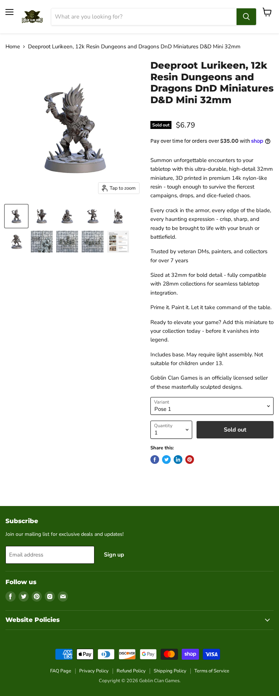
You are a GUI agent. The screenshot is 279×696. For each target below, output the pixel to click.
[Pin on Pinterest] (189, 459)
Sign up (114, 555)
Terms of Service (211, 671)
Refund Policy (131, 671)
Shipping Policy (170, 671)
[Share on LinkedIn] (178, 459)
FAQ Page (60, 671)
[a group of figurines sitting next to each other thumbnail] (92, 241)
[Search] (246, 16)
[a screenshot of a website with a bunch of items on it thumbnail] (118, 241)
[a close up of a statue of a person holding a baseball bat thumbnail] (41, 241)
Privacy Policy (94, 671)
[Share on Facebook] (154, 459)
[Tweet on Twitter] (166, 459)
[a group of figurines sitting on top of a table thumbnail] (67, 241)
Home (12, 47)
